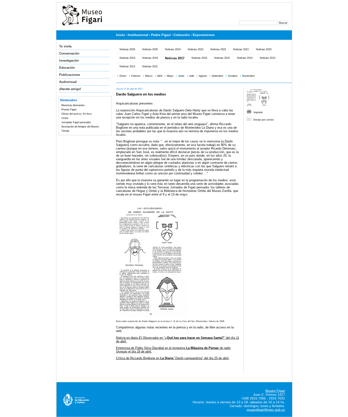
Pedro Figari (161, 35)
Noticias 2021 (241, 49)
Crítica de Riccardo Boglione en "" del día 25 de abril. (172, 358)
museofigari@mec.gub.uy (266, 410)
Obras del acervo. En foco (76, 113)
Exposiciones (204, 35)
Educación (67, 67)
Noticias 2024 (173, 49)
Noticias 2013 (267, 57)
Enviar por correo (264, 119)
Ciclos (64, 118)
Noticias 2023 (195, 49)
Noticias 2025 (150, 49)
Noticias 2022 (218, 49)
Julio (191, 75)
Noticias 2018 (150, 57)
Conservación (69, 53)
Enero (123, 75)
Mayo (170, 75)
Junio (181, 75)
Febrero (135, 75)
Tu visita (65, 46)
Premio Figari (68, 109)
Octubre (232, 75)
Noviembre (248, 75)
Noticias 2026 (127, 49)
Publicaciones (69, 75)
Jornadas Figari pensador (76, 122)
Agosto (203, 75)
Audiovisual (68, 82)
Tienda (65, 130)
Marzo (148, 75)
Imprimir (258, 112)
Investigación (69, 60)
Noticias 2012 (127, 66)
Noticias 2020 (264, 49)
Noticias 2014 (245, 57)
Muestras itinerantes (73, 105)
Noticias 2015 (222, 57)
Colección (182, 35)
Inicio (120, 35)
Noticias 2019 (127, 57)
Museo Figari (275, 391)
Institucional (138, 35)
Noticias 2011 (150, 66)
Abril (159, 75)
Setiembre (217, 75)
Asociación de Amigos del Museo (80, 126)
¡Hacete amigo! (70, 89)
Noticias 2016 (199, 57)
